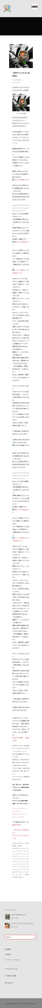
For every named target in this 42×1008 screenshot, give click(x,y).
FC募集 (19, 846)
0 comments (16, 80)
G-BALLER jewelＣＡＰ (18, 915)
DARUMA (20, 843)
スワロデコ (22, 859)
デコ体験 (26, 874)
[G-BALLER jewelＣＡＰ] (7, 917)
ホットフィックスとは (12, 960)
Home (26, 30)
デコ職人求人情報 (10, 976)
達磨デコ (21, 877)
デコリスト (19, 874)
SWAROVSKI (16, 848)
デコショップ (21, 861)
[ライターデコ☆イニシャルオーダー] (7, 925)
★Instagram (9, 983)
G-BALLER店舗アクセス (21, 180)
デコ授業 (15, 877)
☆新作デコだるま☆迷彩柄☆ (21, 74)
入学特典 (7, 954)
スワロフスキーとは (11, 969)
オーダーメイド (20, 853)
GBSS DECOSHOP (18, 817)
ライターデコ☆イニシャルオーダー (22, 923)
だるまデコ (24, 848)
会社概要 (7, 949)
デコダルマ (19, 872)
